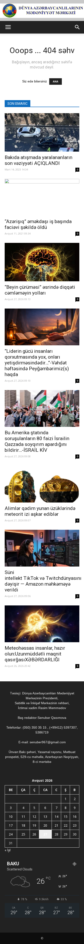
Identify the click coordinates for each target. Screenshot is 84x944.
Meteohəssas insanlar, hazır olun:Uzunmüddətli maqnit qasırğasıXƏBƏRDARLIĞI (35, 653)
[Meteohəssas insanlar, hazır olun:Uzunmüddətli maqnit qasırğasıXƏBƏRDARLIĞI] (42, 623)
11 (23, 816)
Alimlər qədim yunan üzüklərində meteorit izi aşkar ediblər (40, 511)
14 (56, 816)
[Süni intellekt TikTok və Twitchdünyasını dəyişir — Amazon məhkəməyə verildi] (42, 548)
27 (45, 834)
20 (45, 825)
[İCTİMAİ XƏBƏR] (42, 10)
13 (45, 816)
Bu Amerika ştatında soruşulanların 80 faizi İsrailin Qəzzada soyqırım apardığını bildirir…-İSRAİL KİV (37, 441)
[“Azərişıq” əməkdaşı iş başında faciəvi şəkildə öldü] (42, 197)
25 (23, 834)
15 (65, 816)
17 (11, 825)
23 (75, 825)
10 (11, 816)
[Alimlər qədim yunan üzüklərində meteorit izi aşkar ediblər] (42, 484)
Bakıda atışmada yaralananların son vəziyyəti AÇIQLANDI (38, 160)
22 (65, 825)
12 (34, 816)
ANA (55, 81)
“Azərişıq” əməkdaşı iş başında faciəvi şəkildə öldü (38, 224)
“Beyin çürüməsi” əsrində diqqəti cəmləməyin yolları (40, 290)
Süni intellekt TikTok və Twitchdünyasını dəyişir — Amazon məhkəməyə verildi (43, 581)
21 (56, 825)
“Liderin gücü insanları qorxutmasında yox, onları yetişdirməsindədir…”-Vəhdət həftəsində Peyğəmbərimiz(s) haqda (37, 362)
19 (34, 825)
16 (75, 816)
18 (23, 825)
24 (11, 834)
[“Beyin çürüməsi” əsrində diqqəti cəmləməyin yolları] (42, 262)
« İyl (7, 850)
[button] (77, 27)
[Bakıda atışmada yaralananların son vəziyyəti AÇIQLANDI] (42, 132)
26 (34, 834)
